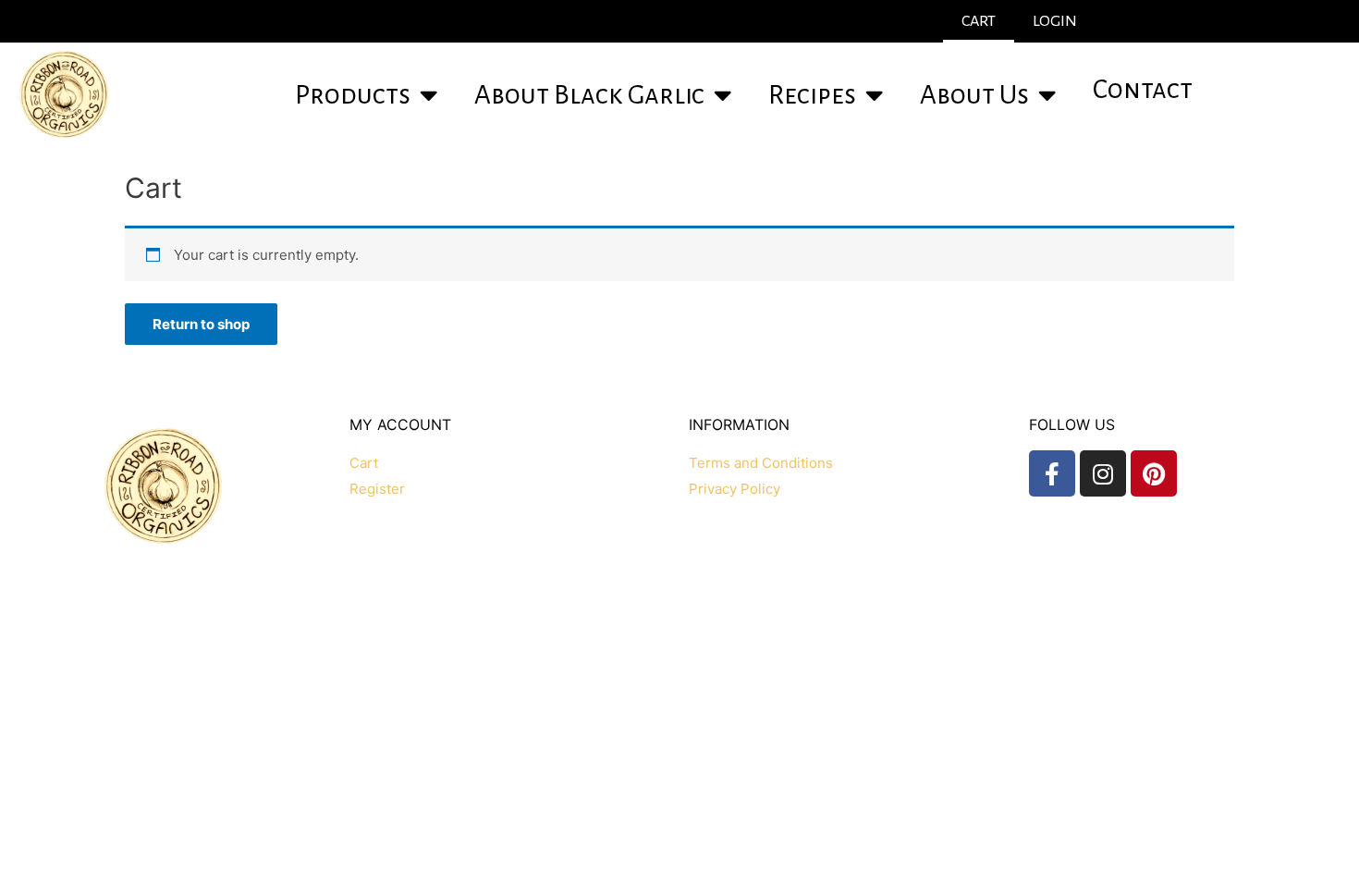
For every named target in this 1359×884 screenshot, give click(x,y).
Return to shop (201, 324)
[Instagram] (1103, 473)
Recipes (812, 94)
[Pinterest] (1154, 473)
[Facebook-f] (1052, 473)
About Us (974, 94)
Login (1055, 21)
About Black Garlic (589, 94)
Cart (978, 21)
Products (352, 94)
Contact (1143, 89)
